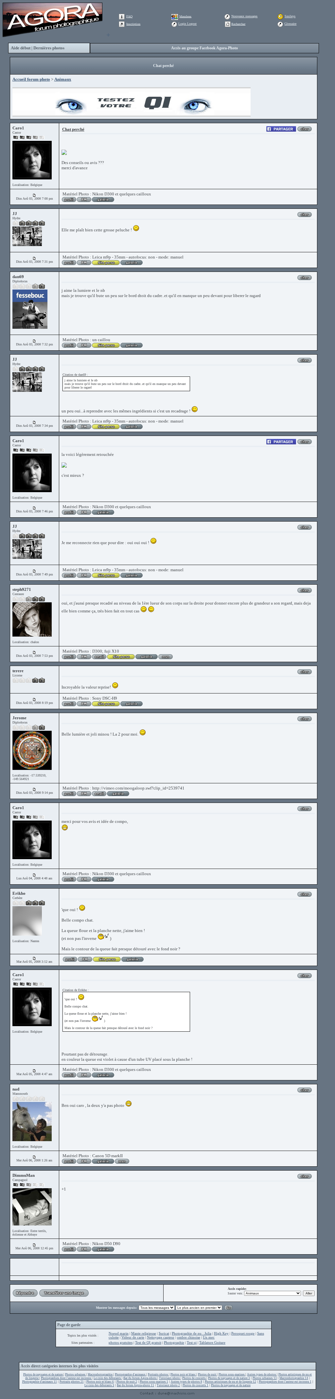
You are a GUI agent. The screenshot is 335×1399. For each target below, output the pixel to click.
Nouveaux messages (244, 16)
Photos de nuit (207, 1374)
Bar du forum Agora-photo (140, 1378)
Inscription (133, 23)
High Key (221, 1333)
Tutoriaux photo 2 (168, 1385)
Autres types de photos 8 (186, 1381)
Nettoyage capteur (160, 1337)
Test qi (192, 1342)
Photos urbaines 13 (265, 1378)
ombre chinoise (188, 1337)
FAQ (129, 16)
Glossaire (290, 23)
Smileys (290, 16)
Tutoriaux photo (170, 1378)
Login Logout (187, 23)
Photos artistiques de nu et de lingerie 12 (230, 1381)
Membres (185, 16)
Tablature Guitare (212, 1342)
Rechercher (238, 23)
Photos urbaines (75, 1374)
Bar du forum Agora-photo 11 (135, 1385)
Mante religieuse (143, 1333)
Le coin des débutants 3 (99, 1385)
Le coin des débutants (108, 1378)
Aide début (20, 47)
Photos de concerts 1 (195, 1385)
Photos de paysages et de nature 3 (229, 1378)
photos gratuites (120, 1342)
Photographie (174, 1342)
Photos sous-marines (232, 1374)
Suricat (164, 1333)
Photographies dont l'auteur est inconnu (66, 1378)
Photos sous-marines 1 (154, 1381)
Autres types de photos (262, 1374)
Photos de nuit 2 (126, 1381)
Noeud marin (119, 1333)
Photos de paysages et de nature (43, 1374)
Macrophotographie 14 (293, 1378)
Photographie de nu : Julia (191, 1333)
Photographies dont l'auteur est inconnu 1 (285, 1381)
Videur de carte (132, 1337)
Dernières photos (48, 47)
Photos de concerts (194, 1378)
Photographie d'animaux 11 (39, 1381)
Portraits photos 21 (72, 1381)
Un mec (209, 1337)
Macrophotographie (100, 1374)
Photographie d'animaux (130, 1374)
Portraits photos (158, 1374)
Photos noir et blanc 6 (100, 1381)
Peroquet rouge (243, 1333)
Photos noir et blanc (183, 1374)
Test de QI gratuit (148, 1342)
